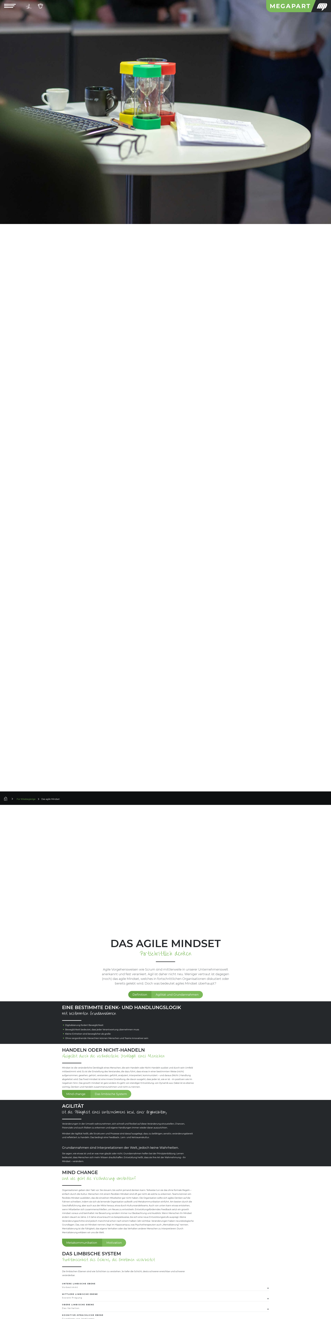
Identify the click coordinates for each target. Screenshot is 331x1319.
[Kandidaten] (29, 6)
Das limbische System (111, 1094)
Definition (140, 994)
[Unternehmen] (40, 6)
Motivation (114, 1242)
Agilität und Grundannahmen (177, 994)
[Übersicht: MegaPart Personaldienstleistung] (9, 799)
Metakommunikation (82, 1242)
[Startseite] (298, 6)
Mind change (76, 1094)
